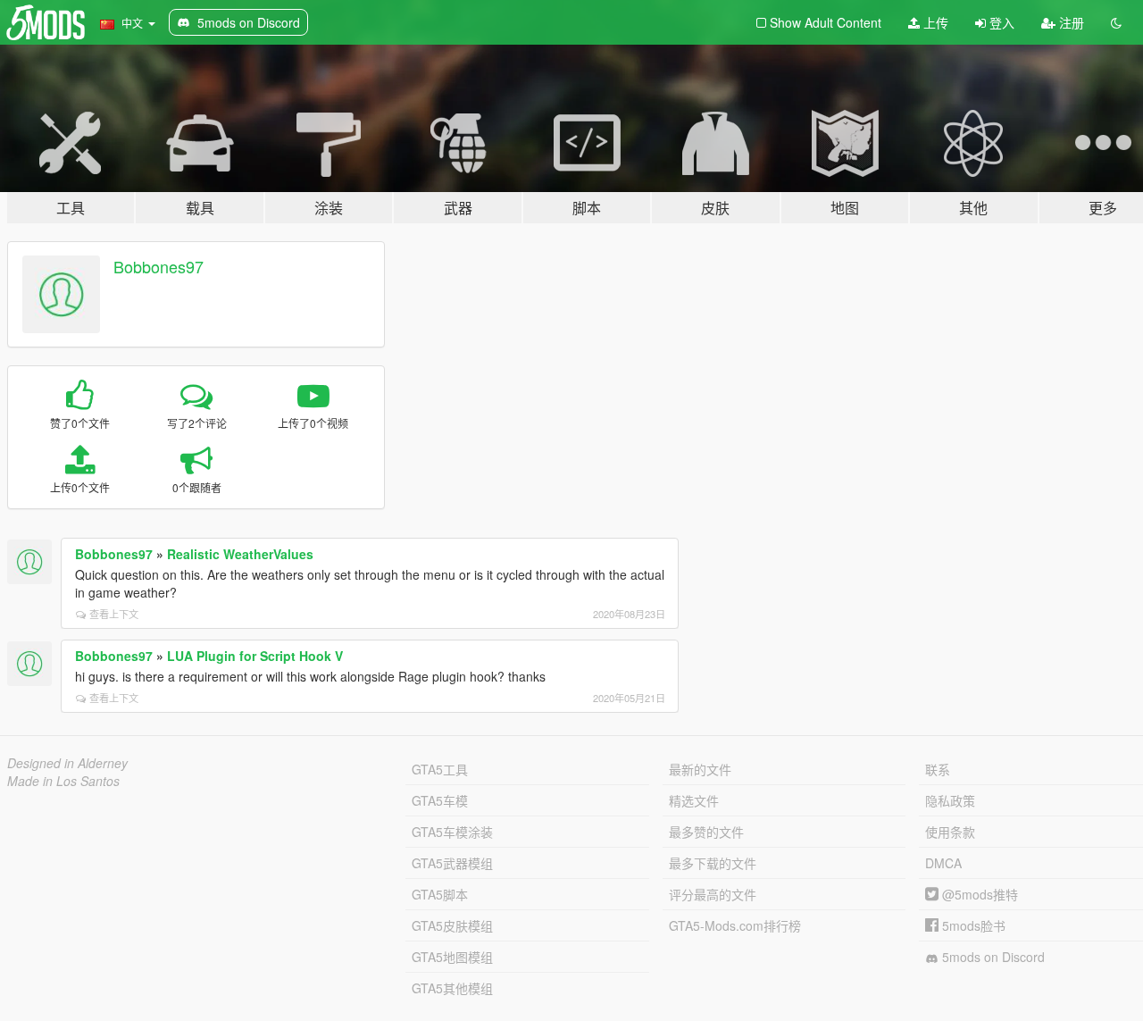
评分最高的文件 (712, 894)
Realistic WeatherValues (240, 554)
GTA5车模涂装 (452, 832)
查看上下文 (113, 614)
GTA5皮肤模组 (452, 925)
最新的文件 (700, 769)
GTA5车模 (440, 800)
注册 (1069, 22)
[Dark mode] (1116, 22)
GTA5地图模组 (452, 957)
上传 (934, 22)
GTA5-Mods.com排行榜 (735, 925)
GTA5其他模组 (452, 988)
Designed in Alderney (67, 763)
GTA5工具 (440, 769)
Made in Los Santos (63, 781)
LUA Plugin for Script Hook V (255, 656)
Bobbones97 (158, 266)
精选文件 (694, 800)
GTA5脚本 (440, 894)
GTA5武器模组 (452, 863)
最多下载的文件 (712, 863)
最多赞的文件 (706, 832)
